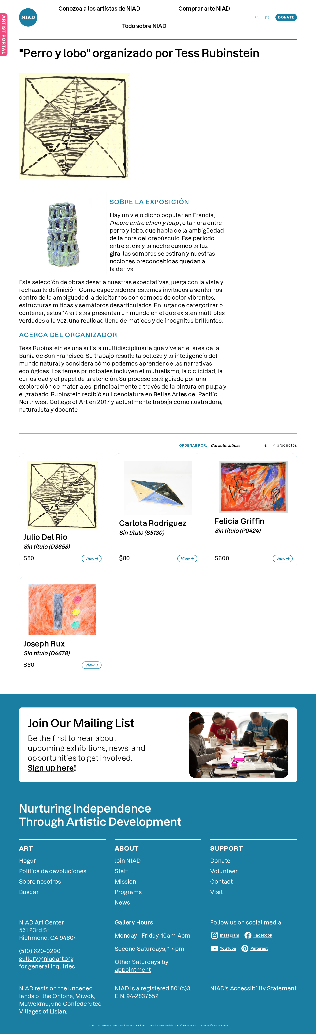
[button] (204, 8)
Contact (221, 882)
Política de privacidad (132, 1025)
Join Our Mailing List (81, 723)
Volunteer (224, 871)
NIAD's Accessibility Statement (253, 988)
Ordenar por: (193, 445)
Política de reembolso (104, 1025)
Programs (128, 892)
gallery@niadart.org (46, 959)
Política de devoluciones (52, 871)
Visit (216, 892)
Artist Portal (3, 34)
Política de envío (186, 1025)
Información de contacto (214, 1025)
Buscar (29, 892)
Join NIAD (128, 861)
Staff (121, 871)
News (122, 903)
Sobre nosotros (40, 882)
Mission (125, 882)
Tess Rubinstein (41, 348)
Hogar (27, 861)
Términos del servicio (161, 1025)
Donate (286, 17)
